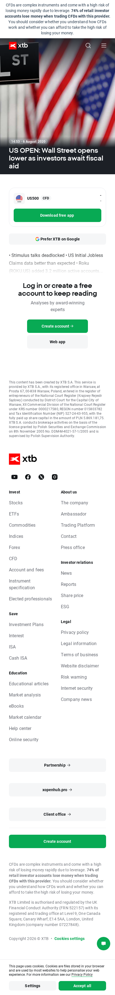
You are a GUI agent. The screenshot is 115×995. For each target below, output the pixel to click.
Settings (32, 985)
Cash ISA (18, 658)
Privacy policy (75, 632)
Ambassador (74, 514)
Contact (68, 536)
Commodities (22, 525)
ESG (65, 606)
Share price (72, 595)
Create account (57, 841)
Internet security (77, 688)
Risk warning (74, 677)
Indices (16, 536)
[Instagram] (54, 477)
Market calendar (25, 717)
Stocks (16, 502)
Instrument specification (22, 584)
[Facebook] (27, 477)
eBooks (16, 706)
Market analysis (25, 695)
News (66, 573)
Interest (16, 635)
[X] (41, 477)
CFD (13, 558)
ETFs (14, 514)
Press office (73, 547)
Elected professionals (30, 599)
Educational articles (29, 683)
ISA (12, 647)
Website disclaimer (80, 666)
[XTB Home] (16, 45)
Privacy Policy (82, 974)
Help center (20, 728)
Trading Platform (78, 525)
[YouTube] (14, 477)
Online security (24, 739)
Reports (68, 584)
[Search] (88, 45)
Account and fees (26, 569)
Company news (76, 699)
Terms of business (79, 654)
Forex (14, 547)
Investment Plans (26, 624)
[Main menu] (104, 45)
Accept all (82, 985)
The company (74, 502)
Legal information (79, 643)
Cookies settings (69, 938)
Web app (57, 341)
